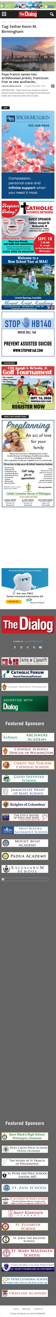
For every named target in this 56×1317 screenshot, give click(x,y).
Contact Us (38, 1309)
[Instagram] (22, 648)
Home (4, 22)
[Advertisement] (28, 538)
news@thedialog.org (33, 641)
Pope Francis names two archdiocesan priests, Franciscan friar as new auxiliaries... (25, 78)
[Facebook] (15, 648)
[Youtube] (41, 648)
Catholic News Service (11, 86)
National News (8, 70)
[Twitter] (35, 648)
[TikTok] (28, 648)
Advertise (26, 1309)
